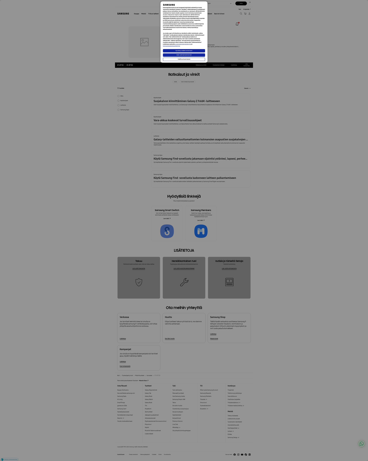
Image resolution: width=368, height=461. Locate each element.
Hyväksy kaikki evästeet (184, 50)
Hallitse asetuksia (184, 59)
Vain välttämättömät (184, 55)
